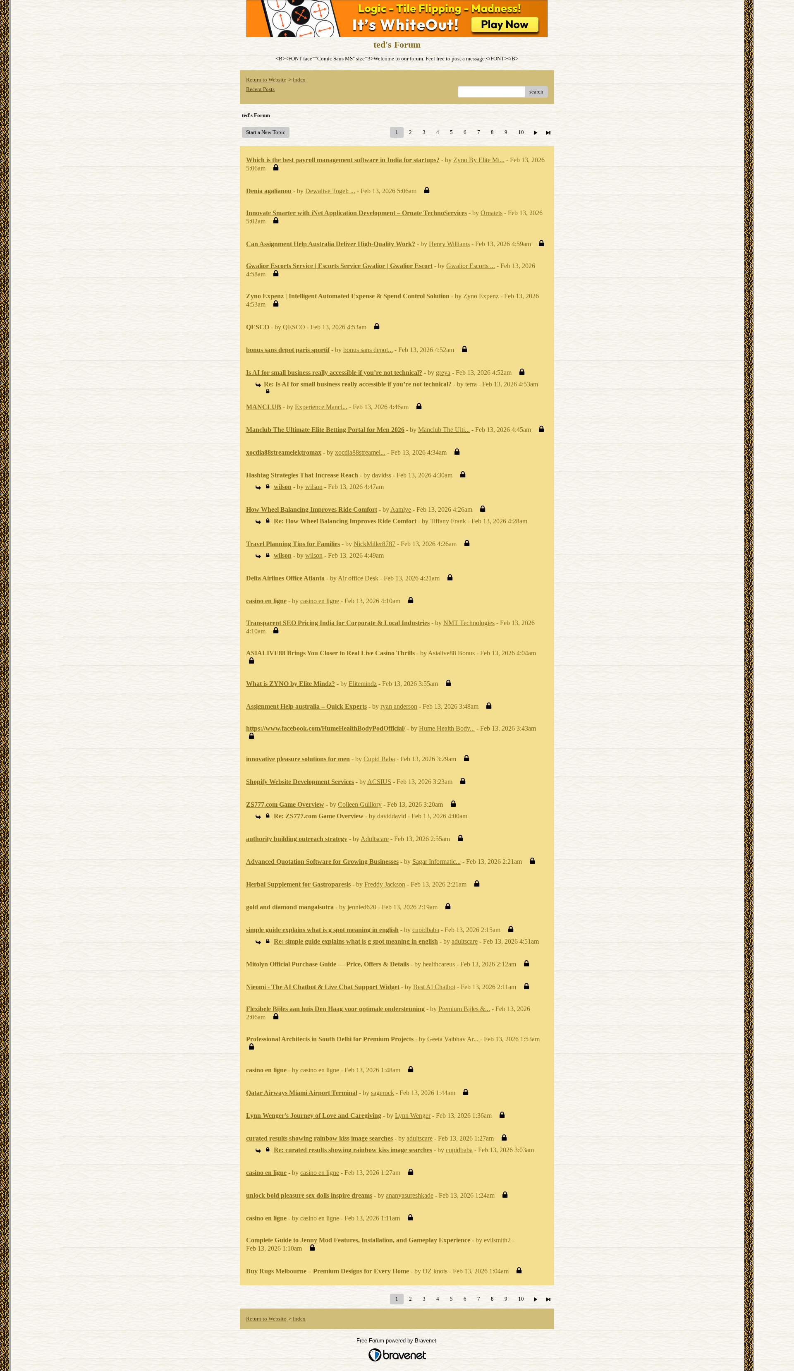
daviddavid (391, 816)
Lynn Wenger (412, 1115)
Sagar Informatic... (436, 861)
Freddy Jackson (384, 884)
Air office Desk (358, 578)
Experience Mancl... (321, 406)
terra (471, 384)
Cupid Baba (379, 758)
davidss (381, 475)
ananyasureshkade (409, 1195)
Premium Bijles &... (464, 1008)
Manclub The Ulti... (444, 429)
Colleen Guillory (360, 804)
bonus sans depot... (368, 349)
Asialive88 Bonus (451, 653)
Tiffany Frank (448, 521)
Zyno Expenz (481, 296)
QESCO (294, 327)
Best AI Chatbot (434, 986)
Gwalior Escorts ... (470, 265)
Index (299, 80)
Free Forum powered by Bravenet (397, 1340)
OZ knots (435, 1271)
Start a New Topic (265, 132)
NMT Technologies (469, 622)
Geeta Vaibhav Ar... (452, 1039)
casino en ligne (319, 600)
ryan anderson (398, 706)
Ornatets (491, 212)
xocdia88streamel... (360, 452)
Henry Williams (449, 243)
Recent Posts (260, 89)
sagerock (382, 1092)
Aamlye (400, 509)
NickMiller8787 (374, 543)
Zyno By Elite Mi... (479, 159)
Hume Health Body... (447, 728)
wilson (314, 486)
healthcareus (439, 964)
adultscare (465, 941)
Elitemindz (363, 683)
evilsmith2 (497, 1240)
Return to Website (266, 80)
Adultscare (375, 838)
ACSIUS (379, 781)
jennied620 (361, 907)
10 (521, 132)
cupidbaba (425, 929)
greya (443, 372)
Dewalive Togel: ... (330, 190)
